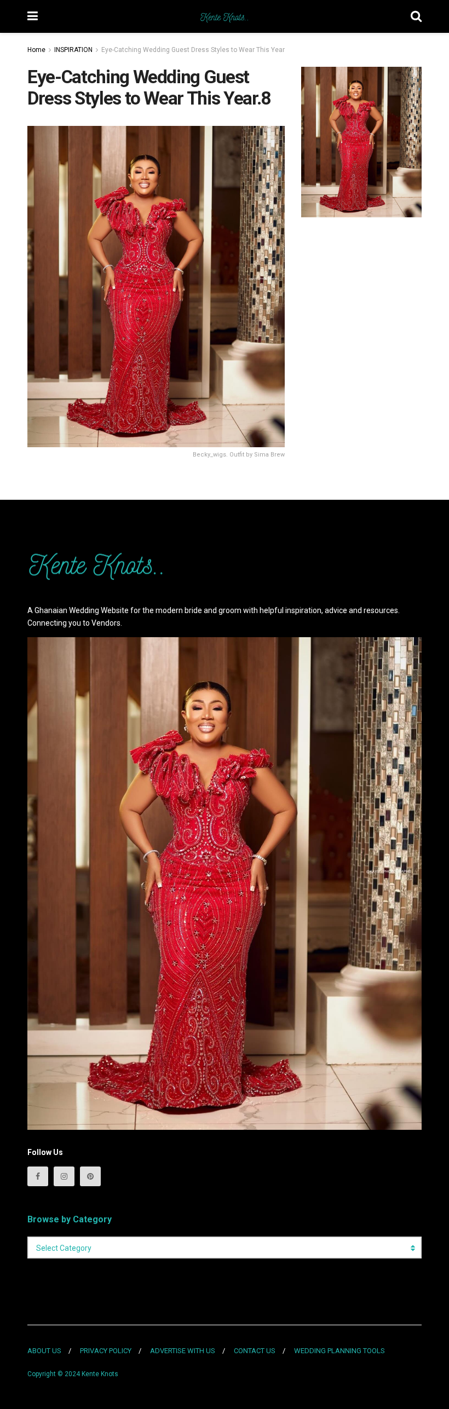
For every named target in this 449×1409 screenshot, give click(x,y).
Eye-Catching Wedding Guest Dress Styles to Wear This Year (193, 50)
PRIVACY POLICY (105, 1351)
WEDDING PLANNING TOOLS (339, 1351)
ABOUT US (44, 1351)
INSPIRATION (73, 50)
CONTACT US (254, 1351)
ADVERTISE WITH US (182, 1351)
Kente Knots (100, 1374)
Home (36, 50)
